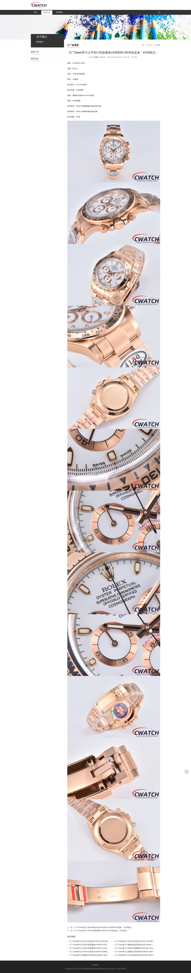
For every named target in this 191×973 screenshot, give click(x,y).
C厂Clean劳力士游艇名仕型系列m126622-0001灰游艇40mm (135, 951)
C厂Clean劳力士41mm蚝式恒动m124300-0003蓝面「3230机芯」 (135, 955)
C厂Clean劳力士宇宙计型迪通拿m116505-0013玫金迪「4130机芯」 (101, 930)
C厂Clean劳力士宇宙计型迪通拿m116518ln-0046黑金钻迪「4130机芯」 (135, 948)
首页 (35, 12)
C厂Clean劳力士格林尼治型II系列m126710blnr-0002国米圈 (135, 944)
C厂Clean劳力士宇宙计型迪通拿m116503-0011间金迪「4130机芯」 (89, 944)
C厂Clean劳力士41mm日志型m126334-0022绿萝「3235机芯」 (89, 941)
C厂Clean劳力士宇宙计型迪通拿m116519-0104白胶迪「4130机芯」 (89, 948)
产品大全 (46, 12)
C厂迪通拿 (94, 57)
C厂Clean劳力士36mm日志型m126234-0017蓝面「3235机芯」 (135, 941)
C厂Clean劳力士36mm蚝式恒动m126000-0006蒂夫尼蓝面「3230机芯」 (103, 927)
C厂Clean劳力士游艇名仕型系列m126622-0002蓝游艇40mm (89, 955)
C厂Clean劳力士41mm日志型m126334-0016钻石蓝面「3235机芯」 (89, 951)
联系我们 (59, 12)
